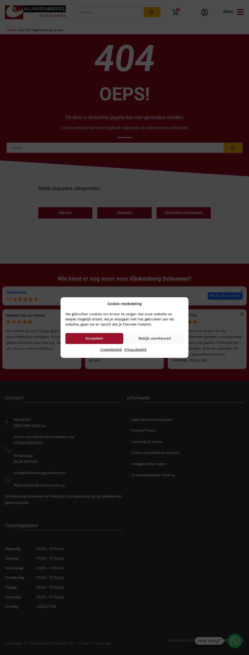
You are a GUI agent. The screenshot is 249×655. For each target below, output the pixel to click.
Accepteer (94, 338)
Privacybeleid (135, 349)
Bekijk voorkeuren (155, 338)
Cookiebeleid (111, 349)
